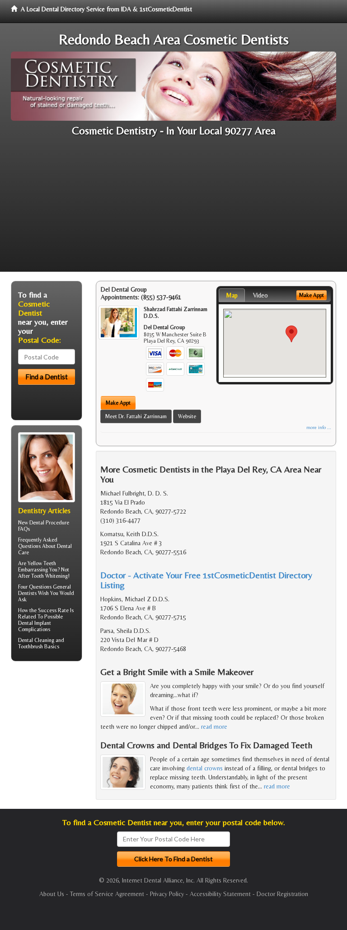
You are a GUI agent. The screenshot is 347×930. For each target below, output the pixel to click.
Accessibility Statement (220, 893)
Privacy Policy (167, 893)
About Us (51, 893)
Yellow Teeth (42, 563)
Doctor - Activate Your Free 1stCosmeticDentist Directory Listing (206, 580)
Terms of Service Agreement (107, 893)
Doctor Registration (282, 893)
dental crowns (205, 768)
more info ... (318, 427)
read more (214, 726)
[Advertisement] (173, 208)
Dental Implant (34, 623)
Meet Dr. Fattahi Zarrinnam (136, 416)
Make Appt (118, 403)
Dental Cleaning (36, 640)
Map (232, 295)
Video (260, 295)
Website (187, 416)
